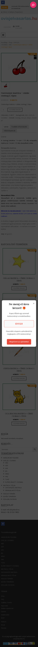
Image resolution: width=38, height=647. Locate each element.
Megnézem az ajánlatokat (19, 342)
